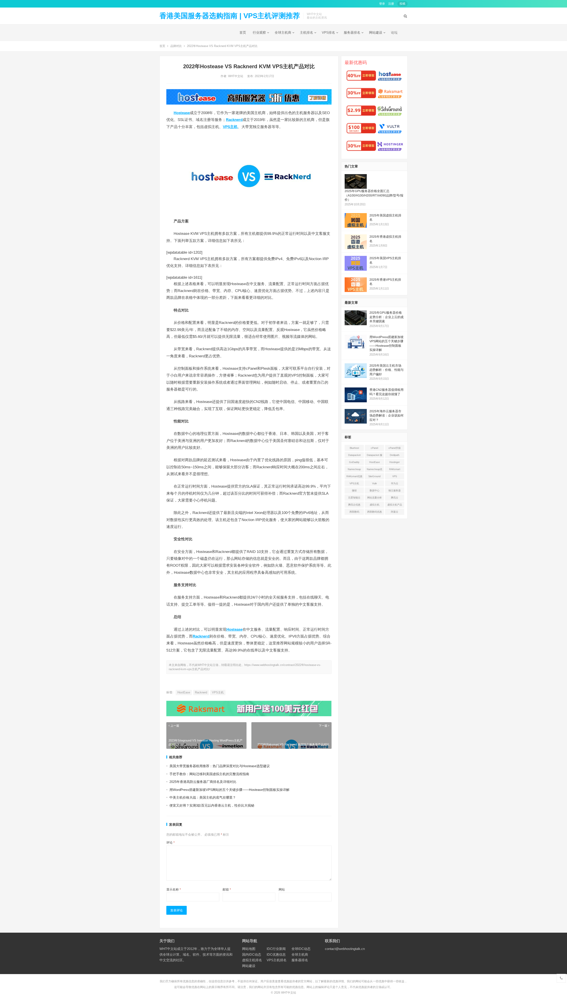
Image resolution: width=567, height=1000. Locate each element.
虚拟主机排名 (252, 960)
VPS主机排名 (277, 960)
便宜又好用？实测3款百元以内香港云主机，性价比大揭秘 (211, 805)
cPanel (374, 448)
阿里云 (394, 511)
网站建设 (375, 32)
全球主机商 (283, 32)
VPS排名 (328, 32)
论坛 (394, 32)
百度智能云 (354, 497)
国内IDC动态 (251, 954)
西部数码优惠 (374, 511)
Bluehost (354, 448)
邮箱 (227, 889)
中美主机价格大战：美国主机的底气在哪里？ (202, 797)
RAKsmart (394, 469)
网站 (282, 889)
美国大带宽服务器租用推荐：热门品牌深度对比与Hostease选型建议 (219, 766)
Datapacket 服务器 (374, 456)
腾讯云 (394, 497)
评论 (170, 842)
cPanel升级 (394, 448)
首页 (242, 32)
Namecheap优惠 (374, 470)
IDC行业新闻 (276, 949)
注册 (391, 3)
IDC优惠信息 (276, 954)
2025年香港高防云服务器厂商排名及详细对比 (202, 782)
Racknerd (201, 692)
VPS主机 (218, 692)
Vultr (374, 483)
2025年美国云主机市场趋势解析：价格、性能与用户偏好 (386, 370)
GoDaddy (354, 462)
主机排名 (306, 32)
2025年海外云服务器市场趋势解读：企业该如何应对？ (386, 415)
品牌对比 (176, 46)
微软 (354, 490)
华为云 (394, 483)
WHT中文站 (236, 76)
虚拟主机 (374, 504)
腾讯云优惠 (354, 504)
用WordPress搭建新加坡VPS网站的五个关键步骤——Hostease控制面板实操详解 (229, 790)
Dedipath (394, 455)
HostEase (183, 692)
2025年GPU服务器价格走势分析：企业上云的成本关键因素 (386, 317)
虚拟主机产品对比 (394, 505)
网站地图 (248, 949)
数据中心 (374, 490)
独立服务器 (394, 490)
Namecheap (354, 469)
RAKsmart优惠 (354, 476)
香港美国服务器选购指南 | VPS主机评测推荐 (229, 16)
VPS (394, 476)
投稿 (402, 3)
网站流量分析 (374, 497)
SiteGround (374, 476)
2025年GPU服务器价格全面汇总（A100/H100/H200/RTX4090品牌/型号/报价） (374, 195)
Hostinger (394, 462)
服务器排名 (352, 32)
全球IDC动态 (301, 949)
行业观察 (259, 32)
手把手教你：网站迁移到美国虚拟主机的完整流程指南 (209, 774)
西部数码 (354, 511)
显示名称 (173, 889)
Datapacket (354, 455)
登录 (382, 3)
